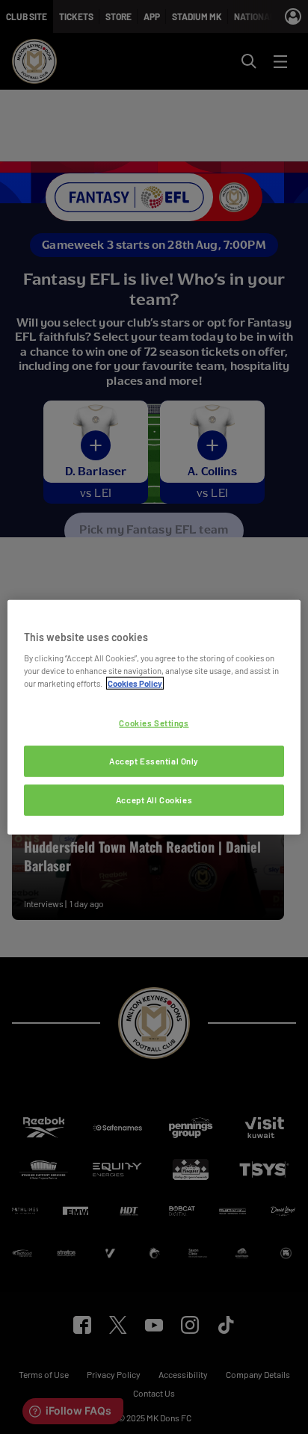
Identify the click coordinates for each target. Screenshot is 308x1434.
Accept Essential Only (154, 761)
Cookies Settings (153, 723)
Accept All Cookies (154, 800)
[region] (153, 717)
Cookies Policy (135, 683)
